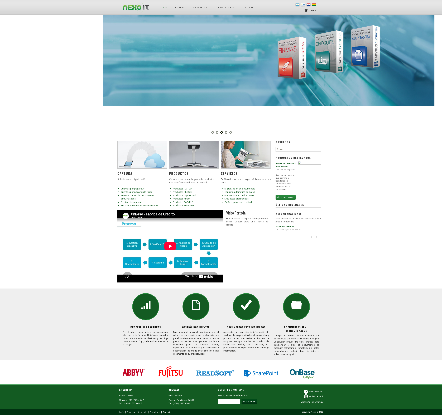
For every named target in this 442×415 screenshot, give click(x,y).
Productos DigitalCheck (185, 195)
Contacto (247, 7)
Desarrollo (201, 7)
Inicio (164, 7)
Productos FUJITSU (182, 188)
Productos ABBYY (181, 198)
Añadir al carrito (285, 197)
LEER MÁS (128, 65)
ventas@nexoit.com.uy (312, 402)
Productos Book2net (183, 205)
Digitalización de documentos (239, 188)
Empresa (180, 7)
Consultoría (225, 7)
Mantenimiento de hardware (239, 195)
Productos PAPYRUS (183, 202)
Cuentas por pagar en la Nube (136, 191)
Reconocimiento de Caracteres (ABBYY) (141, 205)
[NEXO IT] (136, 7)
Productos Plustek (182, 191)
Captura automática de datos (239, 191)
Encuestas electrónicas (236, 198)
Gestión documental (131, 202)
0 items (312, 10)
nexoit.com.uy (315, 391)
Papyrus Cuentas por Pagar (286, 165)
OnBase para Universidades (239, 202)
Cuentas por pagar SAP (133, 188)
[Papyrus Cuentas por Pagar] (309, 175)
